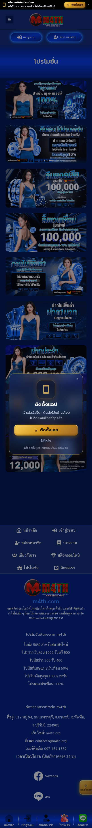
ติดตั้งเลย (49, 430)
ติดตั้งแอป (77, 5)
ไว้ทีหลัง (46, 440)
